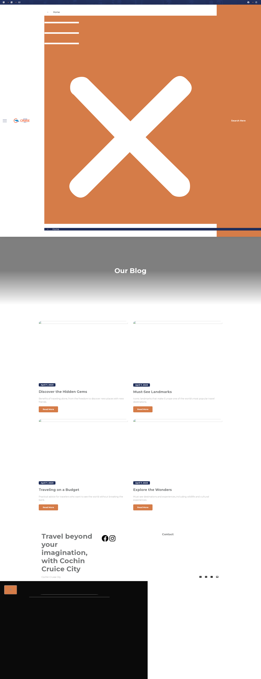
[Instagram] (112, 538)
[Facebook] (105, 538)
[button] (130, 120)
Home (56, 12)
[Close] (10, 589)
